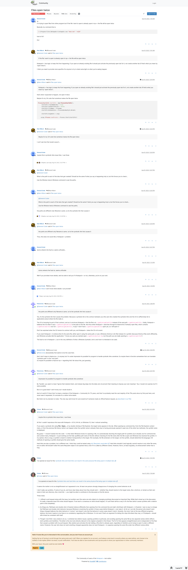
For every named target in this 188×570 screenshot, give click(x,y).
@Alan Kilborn (52, 79)
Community (43, 3)
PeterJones (40, 303)
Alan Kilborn (40, 50)
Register (35, 548)
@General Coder (51, 50)
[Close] (155, 534)
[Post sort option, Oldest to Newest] (144, 13)
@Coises (45, 473)
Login (41, 548)
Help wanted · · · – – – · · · (39, 13)
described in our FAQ (124, 399)
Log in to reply (152, 13)
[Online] (34, 305)
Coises (39, 409)
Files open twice (57, 53)
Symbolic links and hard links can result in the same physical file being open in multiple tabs (85, 461)
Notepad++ (100, 558)
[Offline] (34, 20)
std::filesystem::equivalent (99, 443)
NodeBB (92, 561)
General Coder (41, 18)
